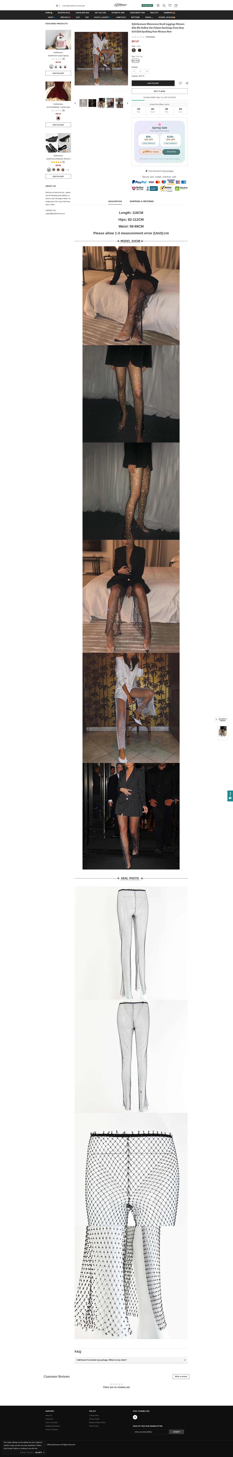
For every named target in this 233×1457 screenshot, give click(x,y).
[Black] (60, 66)
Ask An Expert (167, 171)
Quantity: (135, 67)
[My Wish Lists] (170, 6)
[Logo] (120, 5)
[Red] (58, 170)
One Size (135, 61)
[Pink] (53, 170)
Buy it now (159, 91)
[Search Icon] (164, 5)
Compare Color (120, 91)
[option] (101, 58)
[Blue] (56, 66)
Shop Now (171, 152)
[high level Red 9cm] (63, 170)
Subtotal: (135, 76)
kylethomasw (58, 52)
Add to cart (58, 73)
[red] (65, 66)
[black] (49, 170)
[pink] (51, 66)
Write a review (181, 1376)
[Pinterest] (135, 1417)
